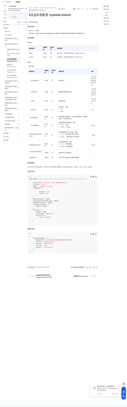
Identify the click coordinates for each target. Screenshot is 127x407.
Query (107, 12)
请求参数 (106, 9)
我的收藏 (95, 9)
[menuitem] (11, 31)
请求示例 (106, 21)
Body (106, 15)
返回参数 (106, 18)
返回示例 (106, 24)
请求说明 (106, 6)
